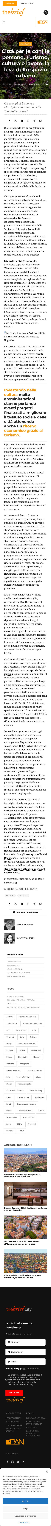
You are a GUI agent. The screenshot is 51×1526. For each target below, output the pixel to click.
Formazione (36, 1050)
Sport (8, 1124)
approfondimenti (16, 976)
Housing (36, 1057)
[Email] (40, 121)
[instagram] (12, 1462)
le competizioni (15, 969)
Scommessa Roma (25, 1110)
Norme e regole (24, 1084)
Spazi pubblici (29, 1117)
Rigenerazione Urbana (26, 1104)
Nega (25, 1508)
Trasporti (32, 1124)
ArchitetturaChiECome (32, 1023)
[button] (47, 1471)
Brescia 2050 (21, 1030)
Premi (8, 1097)
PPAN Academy (36, 1090)
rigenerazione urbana (18, 973)
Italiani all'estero (13, 1070)
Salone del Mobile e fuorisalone (23, 1007)
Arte (8, 895)
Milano (38, 1077)
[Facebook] (9, 121)
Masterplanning (23, 1077)
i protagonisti (14, 962)
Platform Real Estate (15, 1090)
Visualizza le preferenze (25, 1516)
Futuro (9, 1057)
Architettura (11, 1023)
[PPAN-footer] (43, 20)
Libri (8, 1077)
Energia (9, 1050)
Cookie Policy (24, 1522)
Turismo (9, 1131)
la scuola (12, 1004)
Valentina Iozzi (36, 84)
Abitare (9, 1017)
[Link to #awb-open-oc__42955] (46, 12)
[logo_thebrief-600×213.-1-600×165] (18, 8)
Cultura (33, 1037)
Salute (9, 1110)
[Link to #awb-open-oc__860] (4, 22)
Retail (8, 1104)
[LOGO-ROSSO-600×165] (19, 1306)
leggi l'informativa (30, 1368)
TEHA (19, 1124)
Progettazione (23, 1097)
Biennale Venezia (15, 996)
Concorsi (10, 1037)
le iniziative (25, 44)
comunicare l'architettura (21, 1000)
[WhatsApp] (28, 121)
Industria (10, 1063)
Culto (22, 1037)
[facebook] (7, 1462)
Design (9, 1043)
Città (21, 895)
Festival (22, 1050)
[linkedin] (23, 1462)
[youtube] (18, 1462)
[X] (15, 121)
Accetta (25, 1501)
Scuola (41, 1110)
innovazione (13, 965)
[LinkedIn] (21, 121)
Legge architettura (34, 1070)
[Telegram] (34, 121)
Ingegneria (24, 1063)
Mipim (9, 1084)
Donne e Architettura (26, 1043)
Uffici (21, 1131)
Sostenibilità (11, 1117)
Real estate (39, 1097)
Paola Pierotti (20, 84)
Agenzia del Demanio (27, 1017)
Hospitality (22, 1057)
